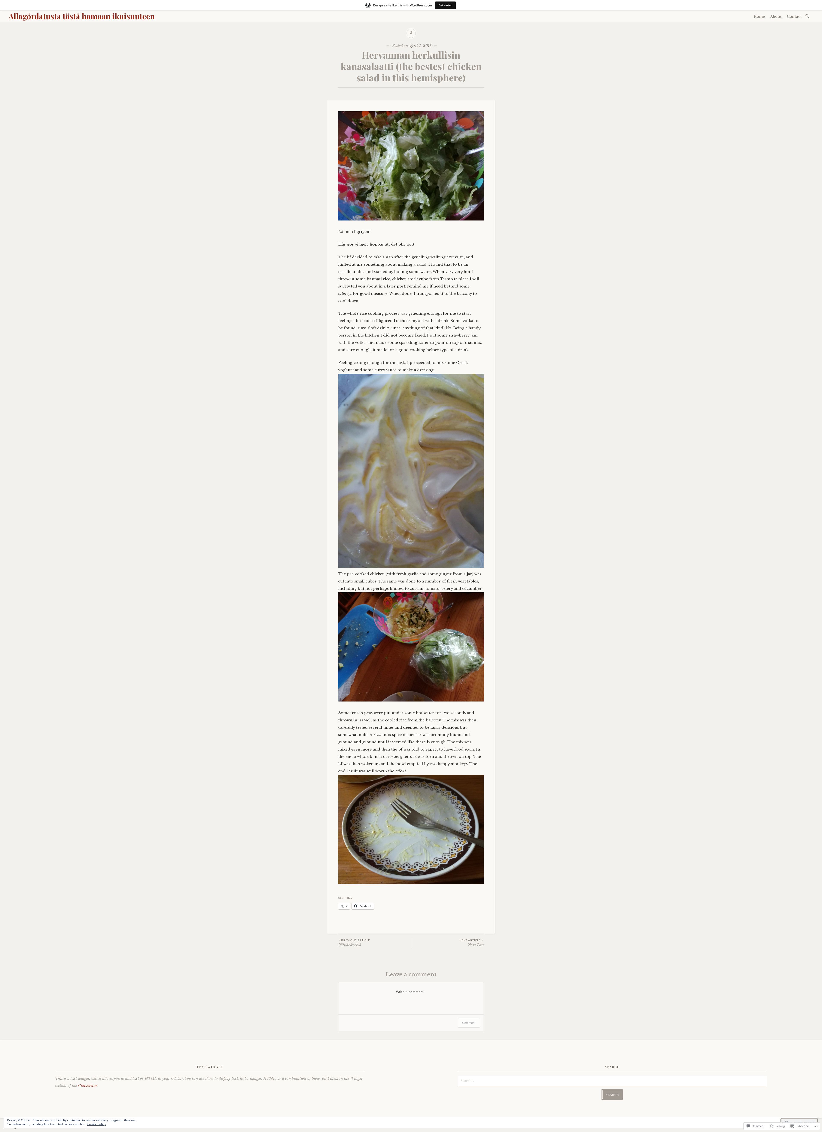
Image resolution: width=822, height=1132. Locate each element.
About (776, 16)
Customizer (87, 1085)
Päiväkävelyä (354, 942)
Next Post (472, 942)
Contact (794, 16)
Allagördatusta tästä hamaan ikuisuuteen (82, 16)
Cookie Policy (96, 1124)
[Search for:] (808, 16)
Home (759, 16)
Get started (445, 5)
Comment (469, 1023)
